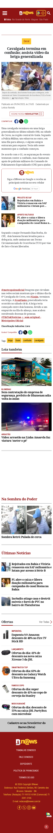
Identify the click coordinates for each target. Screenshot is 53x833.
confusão (27, 340)
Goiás (18, 340)
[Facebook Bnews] (19, 807)
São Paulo (43, 19)
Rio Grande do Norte (21, 19)
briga (10, 340)
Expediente (26, 764)
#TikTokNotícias (11, 317)
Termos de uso (26, 777)
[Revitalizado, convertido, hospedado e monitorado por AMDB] (49, 814)
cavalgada (39, 340)
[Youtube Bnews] (34, 807)
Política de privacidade (26, 770)
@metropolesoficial (12, 289)
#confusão (21, 300)
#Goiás (34, 296)
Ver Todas (44, 621)
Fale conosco (26, 757)
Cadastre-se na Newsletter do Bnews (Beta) (26, 725)
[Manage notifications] (46, 826)
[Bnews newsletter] (26, 114)
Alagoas (34, 19)
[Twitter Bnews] (24, 807)
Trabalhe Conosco (26, 750)
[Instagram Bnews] (29, 807)
